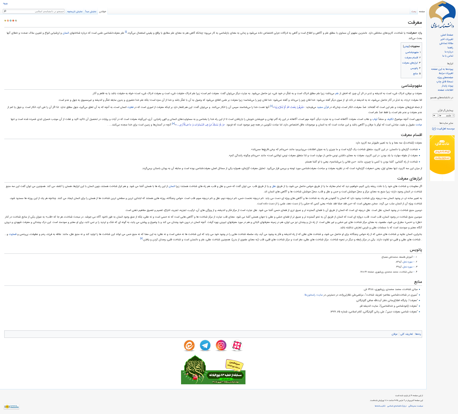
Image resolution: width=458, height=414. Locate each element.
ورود (5, 3)
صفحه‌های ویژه (445, 78)
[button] (419, 45)
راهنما (450, 48)
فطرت (130, 107)
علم (337, 93)
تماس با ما (447, 56)
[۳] (173, 123)
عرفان (395, 334)
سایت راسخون (315, 295)
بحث (413, 11)
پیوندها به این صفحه (442, 69)
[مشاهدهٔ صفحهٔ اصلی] (442, 14)
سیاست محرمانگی (415, 406)
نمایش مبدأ (90, 11)
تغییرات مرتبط (446, 73)
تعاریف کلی (406, 334)
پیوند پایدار (447, 86)
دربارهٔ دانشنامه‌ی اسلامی (396, 406)
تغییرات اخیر (446, 39)
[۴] (141, 238)
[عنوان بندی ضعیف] (8, 20)
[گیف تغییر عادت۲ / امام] (442, 158)
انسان (66, 33)
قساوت (12, 234)
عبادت (419, 125)
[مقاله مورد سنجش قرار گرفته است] (5, 20)
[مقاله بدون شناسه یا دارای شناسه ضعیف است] (10, 20)
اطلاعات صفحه (445, 90)
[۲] (271, 106)
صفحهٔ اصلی (447, 35)
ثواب (374, 119)
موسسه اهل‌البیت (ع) (443, 129)
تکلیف (390, 119)
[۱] (126, 32)
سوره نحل (408, 262)
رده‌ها (418, 334)
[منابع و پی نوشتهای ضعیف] (16, 20)
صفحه (422, 11)
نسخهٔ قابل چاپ (444, 82)
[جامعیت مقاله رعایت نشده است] (13, 20)
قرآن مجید (323, 107)
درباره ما (449, 52)
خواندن (102, 11)
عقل (274, 186)
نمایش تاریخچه (74, 11)
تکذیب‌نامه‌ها (380, 406)
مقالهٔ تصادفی (446, 43)
